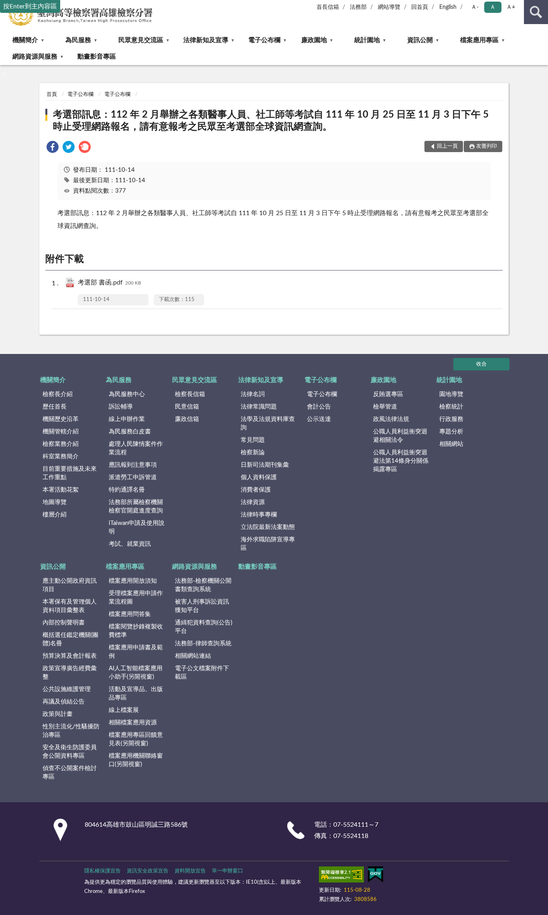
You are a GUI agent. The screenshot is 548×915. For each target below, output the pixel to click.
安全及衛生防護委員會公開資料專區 (70, 751)
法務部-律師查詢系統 (203, 643)
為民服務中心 (127, 394)
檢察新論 (253, 452)
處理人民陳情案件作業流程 (136, 448)
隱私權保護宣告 (102, 871)
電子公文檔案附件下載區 (202, 672)
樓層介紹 (55, 515)
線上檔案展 (124, 710)
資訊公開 (420, 40)
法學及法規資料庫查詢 (268, 423)
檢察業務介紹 (61, 444)
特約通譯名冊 (127, 490)
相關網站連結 (193, 656)
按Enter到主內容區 (30, 6)
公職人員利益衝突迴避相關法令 (400, 436)
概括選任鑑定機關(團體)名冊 (70, 639)
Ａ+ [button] (510, 7)
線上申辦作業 (127, 419)
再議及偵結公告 (64, 702)
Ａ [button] (492, 7)
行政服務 (451, 419)
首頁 (52, 94)
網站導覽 (389, 7)
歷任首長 (55, 407)
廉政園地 (314, 40)
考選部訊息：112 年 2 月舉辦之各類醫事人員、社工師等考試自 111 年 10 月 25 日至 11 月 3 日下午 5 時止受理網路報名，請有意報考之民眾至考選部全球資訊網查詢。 (271, 121)
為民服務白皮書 (130, 432)
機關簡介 (25, 40)
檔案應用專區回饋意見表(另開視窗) (136, 739)
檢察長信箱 (190, 394)
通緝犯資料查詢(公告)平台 (203, 627)
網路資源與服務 (34, 56)
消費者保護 (256, 490)
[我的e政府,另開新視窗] (375, 876)
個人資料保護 (259, 477)
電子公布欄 (264, 40)
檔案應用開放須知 (133, 581)
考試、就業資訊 (130, 544)
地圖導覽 (55, 502)
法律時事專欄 (259, 515)
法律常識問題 (259, 407)
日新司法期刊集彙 (265, 465)
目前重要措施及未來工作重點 (70, 473)
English (448, 7)
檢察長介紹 (58, 394)
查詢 (536, 12)
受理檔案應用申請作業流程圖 (136, 597)
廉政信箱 (187, 419)
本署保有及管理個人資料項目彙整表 (70, 606)
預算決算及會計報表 (70, 656)
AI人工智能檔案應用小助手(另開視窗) (135, 672)
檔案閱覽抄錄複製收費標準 (136, 631)
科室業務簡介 (61, 456)
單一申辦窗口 (227, 871)
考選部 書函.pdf (109, 282)
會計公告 (319, 407)
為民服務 (78, 40)
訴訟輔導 (121, 407)
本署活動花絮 (61, 490)
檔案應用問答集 (130, 614)
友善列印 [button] (486, 146)
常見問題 (253, 440)
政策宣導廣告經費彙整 (70, 672)
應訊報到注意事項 (133, 465)
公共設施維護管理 (67, 689)
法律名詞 (253, 394)
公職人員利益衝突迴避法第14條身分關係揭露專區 (400, 460)
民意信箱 (187, 407)
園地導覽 (451, 394)
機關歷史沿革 (61, 419)
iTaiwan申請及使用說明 (136, 527)
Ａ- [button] (475, 7)
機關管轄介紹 (61, 432)
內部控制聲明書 (64, 623)
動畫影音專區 (96, 56)
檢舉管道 (385, 407)
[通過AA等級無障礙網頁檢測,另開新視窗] (341, 876)
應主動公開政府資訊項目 (70, 585)
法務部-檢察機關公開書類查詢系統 (203, 585)
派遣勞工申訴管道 (133, 477)
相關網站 (451, 444)
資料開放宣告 (190, 871)
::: (4, 73)
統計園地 (367, 40)
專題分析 (451, 432)
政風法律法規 (391, 419)
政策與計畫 (58, 714)
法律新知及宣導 (205, 40)
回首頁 (419, 7)
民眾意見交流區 (140, 40)
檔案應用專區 (479, 40)
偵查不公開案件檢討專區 (70, 772)
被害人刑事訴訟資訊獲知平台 (202, 606)
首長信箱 (328, 7)
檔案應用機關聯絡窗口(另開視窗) (136, 760)
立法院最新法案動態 (268, 527)
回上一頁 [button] (447, 146)
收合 (481, 364)
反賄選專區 (388, 394)
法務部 (358, 7)
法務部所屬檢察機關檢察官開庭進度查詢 (136, 506)
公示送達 (319, 419)
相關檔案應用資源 (133, 723)
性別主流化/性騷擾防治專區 (71, 731)
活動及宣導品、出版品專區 (136, 693)
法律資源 (253, 502)
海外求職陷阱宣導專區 (268, 544)
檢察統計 (451, 407)
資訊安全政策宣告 (147, 871)
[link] (53, 148)
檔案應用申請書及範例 (136, 652)
